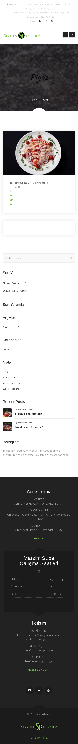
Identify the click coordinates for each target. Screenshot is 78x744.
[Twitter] (11, 195)
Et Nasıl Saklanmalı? (14, 283)
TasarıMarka (41, 737)
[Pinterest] (11, 203)
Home (33, 100)
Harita (39, 538)
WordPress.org (11, 388)
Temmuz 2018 (11, 327)
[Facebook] (10, 191)
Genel (6, 349)
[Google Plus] (11, 199)
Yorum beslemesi (12, 383)
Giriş (5, 372)
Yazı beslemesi (11, 377)
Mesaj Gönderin (39, 670)
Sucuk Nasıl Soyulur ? (15, 290)
